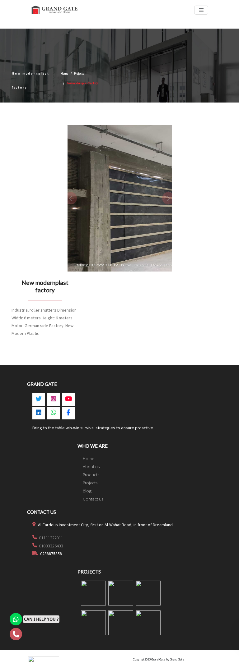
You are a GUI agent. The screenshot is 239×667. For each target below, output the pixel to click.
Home (64, 74)
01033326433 (50, 546)
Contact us (93, 499)
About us (91, 467)
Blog (87, 491)
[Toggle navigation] (201, 10)
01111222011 (50, 538)
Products (91, 475)
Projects (79, 74)
